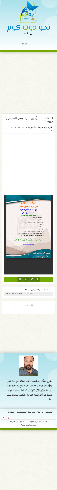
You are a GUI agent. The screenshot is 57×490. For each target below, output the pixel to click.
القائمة (34, 44)
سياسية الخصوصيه (26, 412)
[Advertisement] (28, 84)
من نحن (40, 412)
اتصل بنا (11, 412)
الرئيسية (49, 412)
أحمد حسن (25, 425)
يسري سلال (45, 128)
